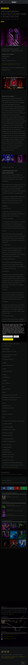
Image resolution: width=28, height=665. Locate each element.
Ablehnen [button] (16, 336)
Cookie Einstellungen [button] (8, 336)
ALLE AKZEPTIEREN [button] (8, 339)
